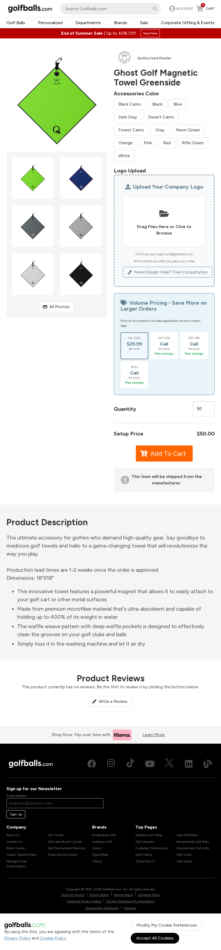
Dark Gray (127, 117)
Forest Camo (131, 129)
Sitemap (130, 908)
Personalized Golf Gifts (193, 848)
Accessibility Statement (102, 908)
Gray (159, 129)
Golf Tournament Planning (66, 848)
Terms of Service (72, 895)
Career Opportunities (21, 855)
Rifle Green (193, 142)
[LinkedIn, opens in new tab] (188, 764)
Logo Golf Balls (187, 835)
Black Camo (129, 104)
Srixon (96, 848)
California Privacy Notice (84, 901)
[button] (155, 8)
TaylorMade (100, 855)
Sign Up (16, 814)
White (124, 155)
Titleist (97, 861)
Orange (125, 142)
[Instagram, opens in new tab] (111, 764)
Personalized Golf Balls (193, 842)
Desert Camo (161, 117)
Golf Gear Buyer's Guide (65, 842)
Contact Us (14, 842)
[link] (180, 8)
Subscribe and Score (62, 855)
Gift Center (56, 835)
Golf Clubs (184, 855)
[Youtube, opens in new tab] (149, 764)
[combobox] (110, 9)
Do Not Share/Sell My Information (130, 901)
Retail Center (15, 848)
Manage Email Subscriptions (16, 863)
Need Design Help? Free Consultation (171, 272)
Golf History (143, 855)
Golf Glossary (144, 842)
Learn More (154, 734)
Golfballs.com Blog (148, 835)
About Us (13, 835)
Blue (178, 104)
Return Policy (123, 895)
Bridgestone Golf (104, 835)
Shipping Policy (149, 895)
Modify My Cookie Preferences (166, 925)
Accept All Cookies (155, 938)
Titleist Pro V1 (144, 861)
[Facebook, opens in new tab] (91, 764)
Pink (148, 142)
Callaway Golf (102, 842)
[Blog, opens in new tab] (208, 764)
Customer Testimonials (151, 848)
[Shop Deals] (110, 33)
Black (157, 104)
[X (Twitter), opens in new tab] (169, 764)
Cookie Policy (53, 938)
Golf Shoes (184, 861)
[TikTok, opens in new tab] (130, 764)
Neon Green (188, 129)
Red (167, 142)
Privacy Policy (17, 938)
